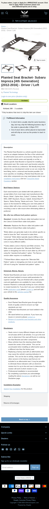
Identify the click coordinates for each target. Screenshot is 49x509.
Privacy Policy (16, 498)
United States (23, 478)
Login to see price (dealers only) (14, 96)
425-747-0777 (32, 21)
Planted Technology (10, 92)
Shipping (7, 396)
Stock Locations (10, 104)
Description (8, 147)
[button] (7, 68)
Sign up (35, 467)
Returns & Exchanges (11, 403)
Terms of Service (29, 498)
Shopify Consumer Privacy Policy (24, 500)
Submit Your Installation (12, 389)
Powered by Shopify (24, 505)
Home (3, 26)
